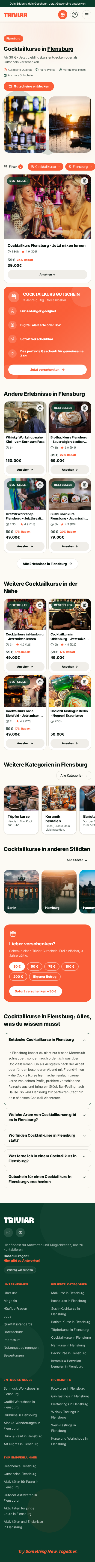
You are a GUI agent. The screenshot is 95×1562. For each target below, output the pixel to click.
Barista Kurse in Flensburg (70, 1322)
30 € (17, 966)
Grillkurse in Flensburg (20, 1415)
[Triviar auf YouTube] (20, 1232)
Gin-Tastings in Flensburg (70, 1396)
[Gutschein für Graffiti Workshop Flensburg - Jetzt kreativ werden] (40, 485)
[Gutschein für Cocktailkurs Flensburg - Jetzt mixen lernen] (84, 181)
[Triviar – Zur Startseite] (15, 15)
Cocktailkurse (45, 167)
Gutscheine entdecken (31, 86)
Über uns (10, 1293)
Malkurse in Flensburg (67, 1293)
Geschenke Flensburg (20, 1466)
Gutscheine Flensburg (20, 1474)
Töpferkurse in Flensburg (70, 1330)
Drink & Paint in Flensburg (23, 1436)
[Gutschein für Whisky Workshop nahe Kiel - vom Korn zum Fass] (40, 408)
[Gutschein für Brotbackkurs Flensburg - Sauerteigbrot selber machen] (84, 408)
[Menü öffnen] (86, 14)
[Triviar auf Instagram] (8, 1232)
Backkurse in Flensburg (68, 1353)
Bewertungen (14, 1355)
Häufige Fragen (15, 1308)
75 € (51, 966)
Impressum (12, 1340)
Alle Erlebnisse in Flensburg (45, 564)
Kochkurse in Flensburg (68, 1301)
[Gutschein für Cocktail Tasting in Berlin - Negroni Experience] (84, 681)
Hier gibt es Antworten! (22, 1260)
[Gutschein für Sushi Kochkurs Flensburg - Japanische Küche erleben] (84, 485)
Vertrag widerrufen (20, 1270)
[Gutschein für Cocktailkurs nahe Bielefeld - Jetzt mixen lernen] (40, 681)
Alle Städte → (77, 860)
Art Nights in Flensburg (21, 1444)
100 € (69, 966)
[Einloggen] (74, 14)
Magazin (10, 1301)
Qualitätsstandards (18, 1324)
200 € (18, 976)
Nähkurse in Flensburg (68, 1345)
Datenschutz (13, 1332)
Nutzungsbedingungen (21, 1347)
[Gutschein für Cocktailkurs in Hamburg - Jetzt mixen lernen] (40, 605)
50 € (34, 966)
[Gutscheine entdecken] (62, 14)
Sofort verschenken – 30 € (35, 991)
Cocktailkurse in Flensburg (71, 1337)
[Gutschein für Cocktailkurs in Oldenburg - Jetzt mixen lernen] (84, 605)
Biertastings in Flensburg (69, 1404)
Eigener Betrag (44, 976)
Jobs (7, 1316)
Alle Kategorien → (73, 775)
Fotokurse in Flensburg (68, 1388)
